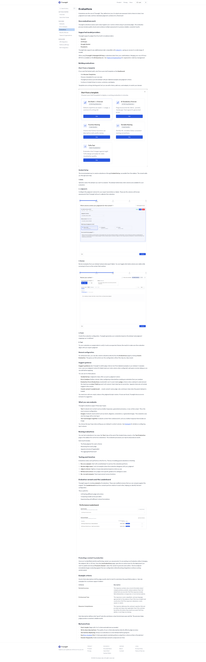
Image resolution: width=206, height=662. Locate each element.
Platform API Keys (64, 44)
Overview (62, 14)
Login (139, 2)
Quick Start (106, 651)
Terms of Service (139, 651)
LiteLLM (118, 50)
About (121, 648)
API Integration (64, 42)
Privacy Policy (139, 648)
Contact (121, 651)
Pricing (125, 2)
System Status (107, 653)
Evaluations (63, 29)
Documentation (107, 648)
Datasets (62, 24)
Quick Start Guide (64, 17)
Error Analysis (63, 26)
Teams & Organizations (66, 35)
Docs (131, 2)
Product (119, 2)
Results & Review (64, 32)
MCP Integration (64, 47)
